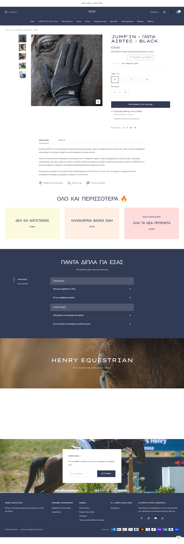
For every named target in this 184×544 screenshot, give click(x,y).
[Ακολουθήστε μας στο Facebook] (141, 518)
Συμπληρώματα (127, 21)
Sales (32, 21)
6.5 (115, 79)
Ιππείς (78, 21)
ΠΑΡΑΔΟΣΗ (22, 279)
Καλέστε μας (77, 183)
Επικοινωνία (84, 508)
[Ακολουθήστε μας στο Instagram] (148, 518)
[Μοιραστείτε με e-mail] (135, 128)
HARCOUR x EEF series (48, 21)
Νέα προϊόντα (67, 21)
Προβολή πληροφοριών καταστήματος (127, 118)
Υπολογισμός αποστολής (137, 52)
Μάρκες (151, 21)
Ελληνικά (153, 12)
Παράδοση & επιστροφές (61, 508)
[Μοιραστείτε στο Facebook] (123, 128)
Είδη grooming (100, 21)
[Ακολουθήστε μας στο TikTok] (162, 518)
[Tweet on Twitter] (131, 128)
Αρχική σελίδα (10, 30)
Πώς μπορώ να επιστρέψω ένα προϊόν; (68, 315)
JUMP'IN (61, 140)
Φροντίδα (113, 21)
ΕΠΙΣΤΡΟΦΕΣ (23, 284)
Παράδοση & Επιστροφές (53, 183)
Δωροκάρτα (56, 512)
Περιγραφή (44, 140)
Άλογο (87, 21)
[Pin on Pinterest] (127, 128)
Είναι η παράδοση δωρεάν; (64, 298)
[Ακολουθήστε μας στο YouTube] (155, 518)
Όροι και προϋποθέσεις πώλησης (91, 520)
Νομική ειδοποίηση (86, 512)
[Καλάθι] (177, 12)
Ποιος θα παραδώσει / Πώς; (64, 289)
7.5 (131, 79)
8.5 (147, 79)
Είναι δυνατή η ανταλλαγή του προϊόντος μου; (72, 324)
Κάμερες (140, 21)
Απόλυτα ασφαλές (98, 183)
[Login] (164, 12)
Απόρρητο (83, 516)
